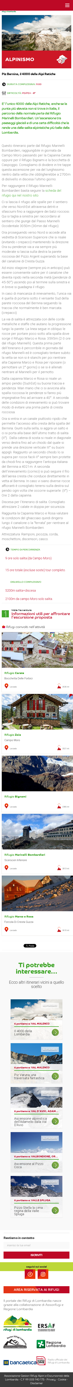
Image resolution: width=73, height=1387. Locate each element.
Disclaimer (36, 1383)
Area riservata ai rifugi (36, 1290)
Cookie (62, 1379)
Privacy (51, 1379)
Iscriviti (36, 1255)
